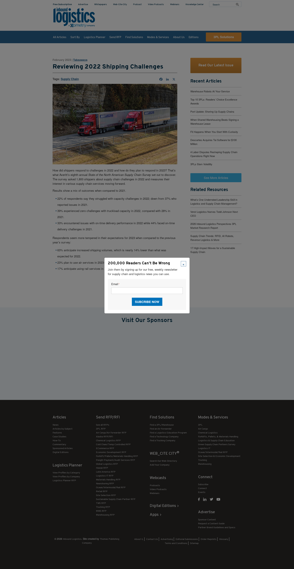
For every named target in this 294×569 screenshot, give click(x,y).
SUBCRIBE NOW (147, 302)
